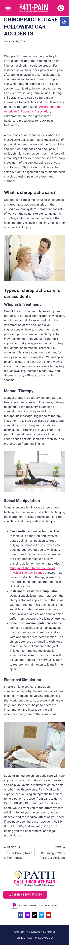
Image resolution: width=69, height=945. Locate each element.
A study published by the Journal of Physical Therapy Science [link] (36, 568)
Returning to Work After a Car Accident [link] (51, 852)
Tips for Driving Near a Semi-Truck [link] (18, 852)
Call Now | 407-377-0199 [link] (27, 894)
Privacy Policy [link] (44, 937)
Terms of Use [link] (24, 937)
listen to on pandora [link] (38, 905)
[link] (64, 21)
